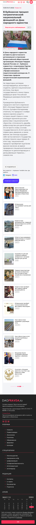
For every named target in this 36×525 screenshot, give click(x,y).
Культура (10, 445)
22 (31, 507)
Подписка (10, 487)
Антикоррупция (12, 466)
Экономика (11, 435)
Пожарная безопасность (15, 463)
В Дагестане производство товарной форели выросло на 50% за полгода (23, 223)
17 (9, 507)
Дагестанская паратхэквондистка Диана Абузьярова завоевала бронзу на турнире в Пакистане (22, 191)
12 (17, 505)
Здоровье (10, 442)
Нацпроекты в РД (13, 458)
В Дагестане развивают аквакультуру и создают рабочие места (23, 239)
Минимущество (12, 455)
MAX (15, 175)
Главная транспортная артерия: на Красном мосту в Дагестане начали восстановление (23, 273)
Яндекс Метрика (28, 512)
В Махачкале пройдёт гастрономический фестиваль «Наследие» (22, 305)
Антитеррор (11, 468)
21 (26, 507)
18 (13, 507)
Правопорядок (12, 432)
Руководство (11, 484)
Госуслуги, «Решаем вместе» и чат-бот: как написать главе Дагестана (22, 372)
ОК (18, 522)
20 (22, 507)
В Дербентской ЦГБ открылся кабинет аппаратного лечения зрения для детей (22, 256)
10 (9, 505)
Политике (19, 517)
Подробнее (6, 413)
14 (26, 505)
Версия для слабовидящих (15, 27)
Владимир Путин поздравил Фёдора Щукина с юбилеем (21, 354)
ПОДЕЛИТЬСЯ (11, 167)
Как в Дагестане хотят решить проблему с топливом (22, 338)
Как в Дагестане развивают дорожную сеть (22, 321)
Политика (10, 437)
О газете (10, 481)
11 (13, 505)
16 (4, 507)
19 (17, 507)
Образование (11, 440)
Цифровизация (12, 461)
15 (31, 505)
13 (22, 505)
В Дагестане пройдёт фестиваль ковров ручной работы (22, 288)
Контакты (10, 479)
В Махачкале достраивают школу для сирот (23, 206)
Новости (10, 430)
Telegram (8, 175)
